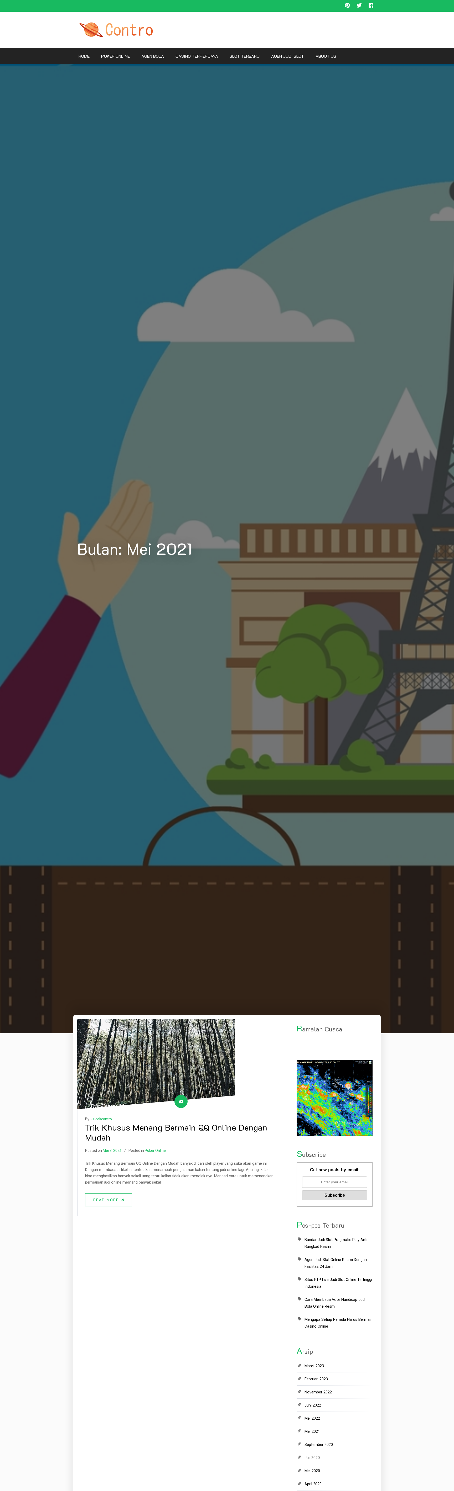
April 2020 (313, 1484)
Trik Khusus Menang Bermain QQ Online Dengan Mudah (176, 1132)
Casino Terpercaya (197, 56)
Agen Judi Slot (287, 56)
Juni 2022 (313, 1405)
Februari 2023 (316, 1379)
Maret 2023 (314, 1366)
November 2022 (318, 1392)
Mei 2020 (312, 1470)
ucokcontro (102, 1119)
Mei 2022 (312, 1418)
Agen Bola (152, 56)
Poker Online (115, 56)
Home (84, 56)
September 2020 (319, 1444)
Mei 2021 (312, 1431)
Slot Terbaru (245, 56)
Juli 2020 (312, 1457)
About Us (326, 56)
